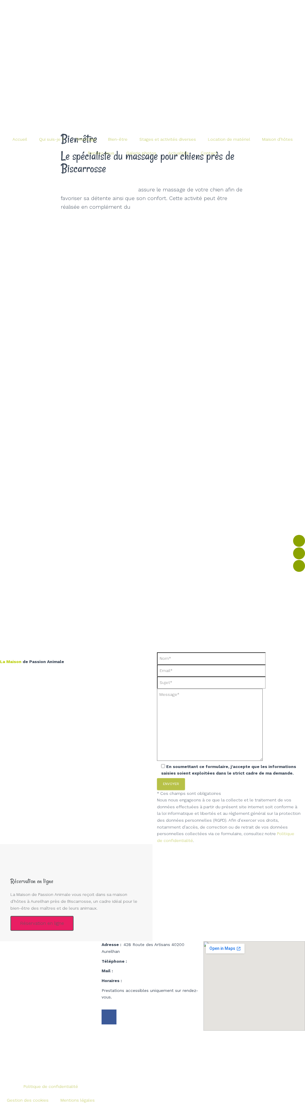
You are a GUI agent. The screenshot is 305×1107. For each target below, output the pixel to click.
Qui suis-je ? (51, 139)
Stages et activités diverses (167, 139)
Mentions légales (77, 1100)
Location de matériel (229, 139)
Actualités (178, 153)
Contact (209, 153)
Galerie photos (141, 153)
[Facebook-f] (109, 1017)
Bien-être (117, 139)
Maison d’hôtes (277, 139)
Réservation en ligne (42, 923)
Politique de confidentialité (51, 1086)
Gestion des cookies (28, 1100)
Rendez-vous (101, 153)
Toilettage (86, 139)
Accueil (20, 139)
